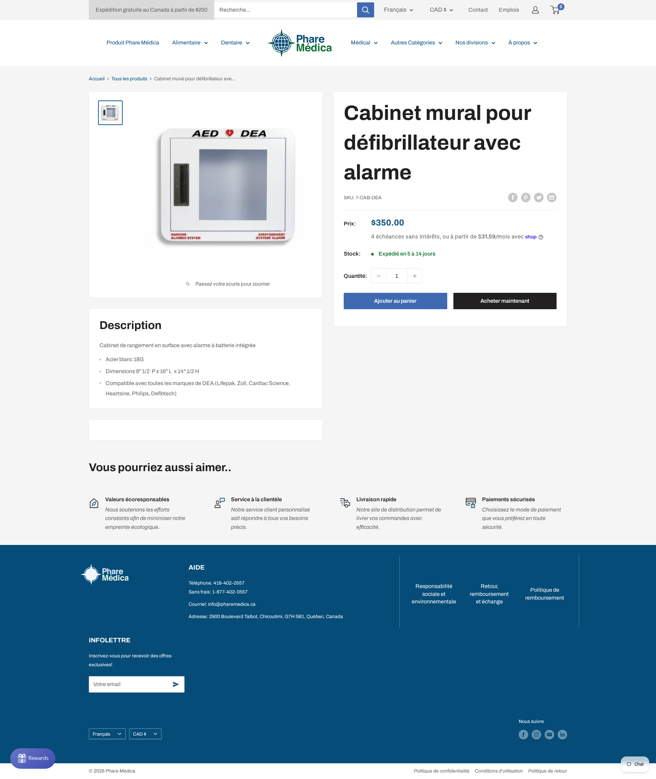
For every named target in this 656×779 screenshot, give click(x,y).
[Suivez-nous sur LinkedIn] (562, 734)
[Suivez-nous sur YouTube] (549, 734)
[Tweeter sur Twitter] (539, 197)
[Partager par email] (552, 197)
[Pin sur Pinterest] (526, 197)
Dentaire (231, 42)
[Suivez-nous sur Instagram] (536, 734)
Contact (478, 10)
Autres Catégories (413, 42)
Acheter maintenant (504, 301)
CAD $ (139, 734)
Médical (360, 42)
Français (101, 734)
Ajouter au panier (395, 301)
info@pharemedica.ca (232, 604)
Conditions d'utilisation (499, 771)
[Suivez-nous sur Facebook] (523, 734)
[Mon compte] (535, 10)
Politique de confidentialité (441, 771)
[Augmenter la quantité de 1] (415, 276)
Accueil (97, 78)
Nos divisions (471, 42)
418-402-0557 (229, 583)
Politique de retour (547, 771)
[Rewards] (32, 758)
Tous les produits (129, 78)
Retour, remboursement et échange (489, 593)
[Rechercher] (365, 9)
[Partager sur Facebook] (513, 197)
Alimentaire (186, 42)
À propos (519, 42)
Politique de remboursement (544, 593)
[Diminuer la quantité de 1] (378, 276)
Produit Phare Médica (133, 42)
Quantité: (355, 276)
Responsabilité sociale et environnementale (434, 593)
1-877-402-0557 (230, 591)
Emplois (509, 10)
